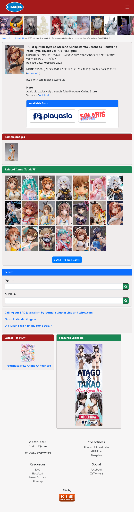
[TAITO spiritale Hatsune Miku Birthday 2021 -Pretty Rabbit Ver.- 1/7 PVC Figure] (64, 238)
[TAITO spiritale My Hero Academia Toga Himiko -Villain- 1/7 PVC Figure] (47, 238)
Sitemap (38, 481)
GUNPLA (10, 294)
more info (33, 73)
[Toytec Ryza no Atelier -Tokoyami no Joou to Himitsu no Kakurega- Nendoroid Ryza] (81, 188)
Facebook (96, 469)
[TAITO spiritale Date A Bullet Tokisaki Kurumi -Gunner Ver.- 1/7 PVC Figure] (81, 213)
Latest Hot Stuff (15, 338)
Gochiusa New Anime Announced (29, 365)
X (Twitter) (96, 473)
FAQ (37, 469)
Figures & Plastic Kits (17, 38)
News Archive (37, 477)
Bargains (96, 455)
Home (4, 38)
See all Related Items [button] (67, 259)
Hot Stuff (37, 473)
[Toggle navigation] (127, 7)
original (44, 95)
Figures (9, 280)
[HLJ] (88, 384)
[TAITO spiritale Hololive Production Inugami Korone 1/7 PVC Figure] (30, 213)
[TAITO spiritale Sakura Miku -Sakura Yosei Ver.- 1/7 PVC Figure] (98, 188)
